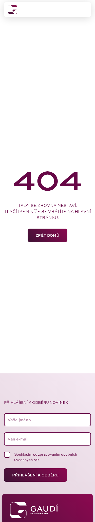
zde (36, 459)
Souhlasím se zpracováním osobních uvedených (45, 457)
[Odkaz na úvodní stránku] (12, 9)
